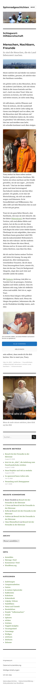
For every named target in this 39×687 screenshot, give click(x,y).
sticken (8, 620)
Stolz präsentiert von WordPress (13, 683)
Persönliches (10, 609)
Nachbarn (6, 366)
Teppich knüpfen (11, 626)
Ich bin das (7, 675)
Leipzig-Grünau (11, 601)
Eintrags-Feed (10, 560)
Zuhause (8, 642)
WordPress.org (11, 565)
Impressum (7, 660)
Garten (7, 587)
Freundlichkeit (27, 362)
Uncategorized (11, 629)
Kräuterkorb (10, 598)
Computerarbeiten (12, 584)
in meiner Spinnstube (13, 590)
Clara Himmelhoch (12, 522)
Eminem (9, 279)
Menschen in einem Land (22, 364)
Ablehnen (19, 349)
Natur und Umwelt (12, 607)
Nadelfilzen (9, 604)
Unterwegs (9, 631)
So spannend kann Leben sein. (17, 476)
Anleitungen (10, 582)
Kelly (7, 511)
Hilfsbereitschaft (8, 364)
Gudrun (8, 516)
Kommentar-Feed (12, 563)
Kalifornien (17, 362)
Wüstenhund (16, 219)
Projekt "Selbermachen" (15, 612)
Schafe (7, 615)
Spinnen (8, 618)
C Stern (8, 505)
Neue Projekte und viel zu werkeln (18, 470)
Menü (32, 7)
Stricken (8, 623)
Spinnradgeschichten (16, 7)
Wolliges (8, 634)
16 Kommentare (16, 366)
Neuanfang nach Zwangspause (17, 482)
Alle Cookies (19, 344)
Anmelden (9, 557)
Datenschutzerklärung (12, 665)
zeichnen (8, 637)
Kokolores (9, 595)
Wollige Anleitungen (11, 670)
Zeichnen (8, 640)
